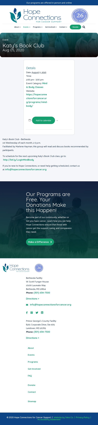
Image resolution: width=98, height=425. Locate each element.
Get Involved (50, 27)
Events (26, 27)
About (16, 27)
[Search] (83, 27)
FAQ (30, 375)
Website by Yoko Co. (63, 417)
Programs (37, 27)
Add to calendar (43, 120)
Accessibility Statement (49, 419)
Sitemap (32, 401)
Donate (75, 27)
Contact (62, 27)
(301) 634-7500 (42, 292)
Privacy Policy (82, 417)
